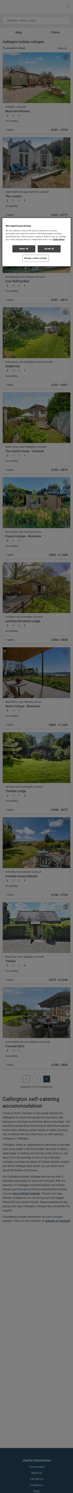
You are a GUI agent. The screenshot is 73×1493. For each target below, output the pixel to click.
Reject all (23, 248)
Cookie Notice (59, 239)
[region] (36, 242)
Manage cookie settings (35, 258)
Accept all (49, 248)
